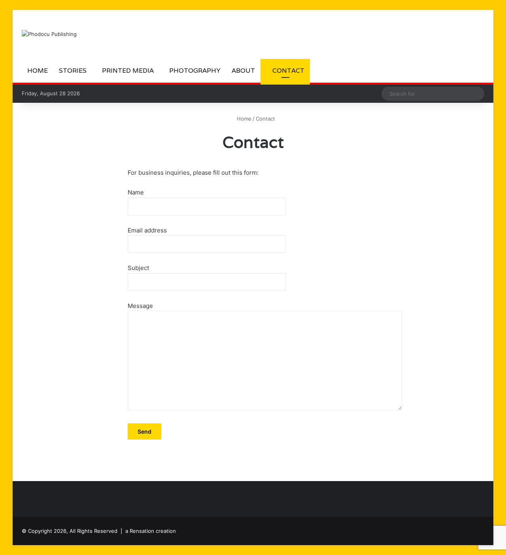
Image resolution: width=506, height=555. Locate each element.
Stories (73, 70)
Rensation (142, 531)
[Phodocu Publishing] (49, 34)
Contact (287, 70)
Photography (195, 70)
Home (37, 70)
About (243, 70)
